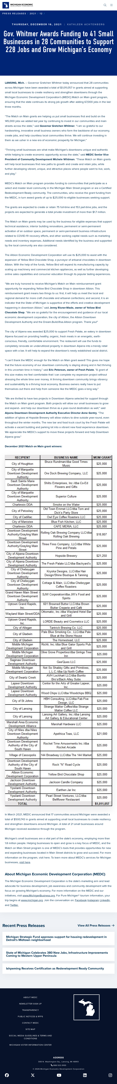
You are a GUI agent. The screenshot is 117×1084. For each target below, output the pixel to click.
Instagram (93, 900)
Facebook (81, 900)
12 (41, 13)
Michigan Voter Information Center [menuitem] (30, 1045)
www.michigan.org (32, 900)
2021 (33, 13)
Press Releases (14, 13)
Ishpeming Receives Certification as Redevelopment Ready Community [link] (55, 968)
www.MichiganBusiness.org (39, 895)
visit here (24, 862)
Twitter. (14, 905)
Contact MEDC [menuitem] (30, 1023)
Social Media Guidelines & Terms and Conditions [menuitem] (30, 1037)
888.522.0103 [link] (59, 1065)
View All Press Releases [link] (94, 925)
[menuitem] (105, 5)
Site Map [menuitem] (30, 1029)
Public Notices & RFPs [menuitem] (30, 1016)
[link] (17, 5)
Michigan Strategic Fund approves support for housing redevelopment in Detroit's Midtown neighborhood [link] (56, 938)
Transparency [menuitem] (30, 1010)
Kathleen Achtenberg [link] (86, 24)
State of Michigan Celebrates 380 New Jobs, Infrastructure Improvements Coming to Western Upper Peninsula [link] (57, 954)
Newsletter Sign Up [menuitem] (30, 1004)
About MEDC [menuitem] (30, 997)
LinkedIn (105, 900)
